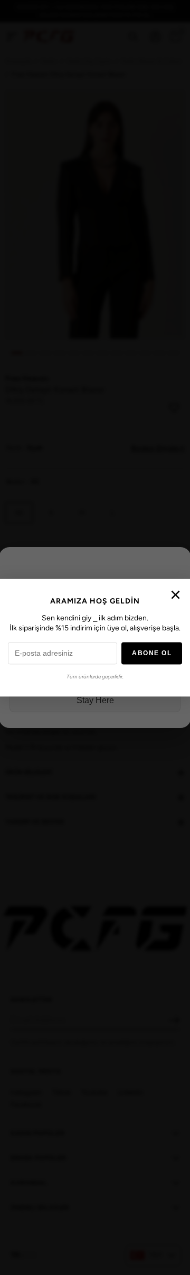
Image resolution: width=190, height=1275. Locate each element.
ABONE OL (152, 653)
